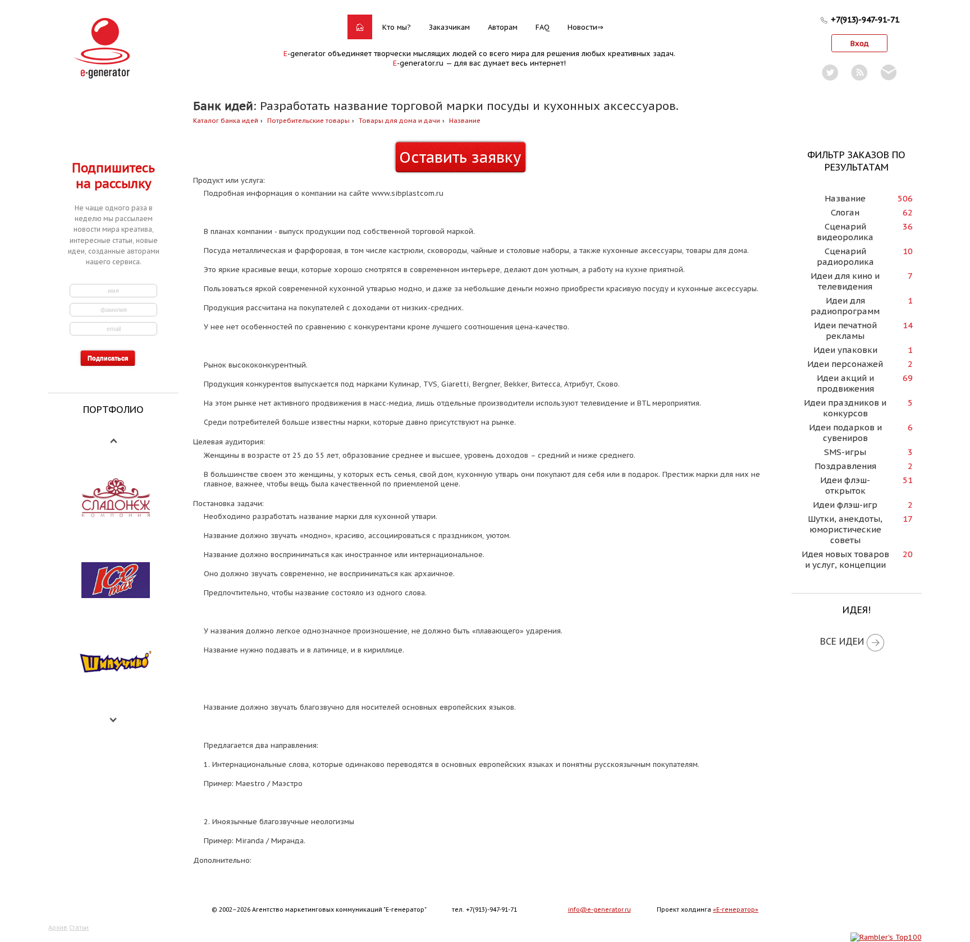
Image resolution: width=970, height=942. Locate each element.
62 (908, 212)
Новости (582, 27)
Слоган (845, 212)
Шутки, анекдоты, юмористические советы (845, 529)
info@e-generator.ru (599, 909)
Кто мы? (396, 27)
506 (905, 198)
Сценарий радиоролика (845, 256)
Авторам (503, 27)
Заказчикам (449, 27)
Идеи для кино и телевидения (845, 281)
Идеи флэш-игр (845, 504)
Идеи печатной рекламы (845, 330)
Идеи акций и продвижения (845, 383)
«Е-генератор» (735, 909)
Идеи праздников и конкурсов (845, 408)
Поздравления (845, 466)
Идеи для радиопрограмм (845, 305)
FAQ (543, 27)
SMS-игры (845, 452)
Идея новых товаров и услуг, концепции (845, 559)
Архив (57, 927)
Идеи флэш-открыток (845, 485)
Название (465, 121)
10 (908, 251)
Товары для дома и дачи (399, 121)
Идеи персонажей (845, 364)
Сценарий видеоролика (845, 231)
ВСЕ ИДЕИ (842, 641)
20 (908, 554)
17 (908, 518)
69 (908, 378)
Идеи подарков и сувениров (845, 432)
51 (908, 480)
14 (908, 325)
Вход (859, 43)
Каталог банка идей (225, 121)
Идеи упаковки (845, 349)
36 (908, 226)
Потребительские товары (308, 121)
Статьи (79, 927)
